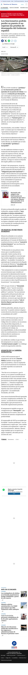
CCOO (17, 439)
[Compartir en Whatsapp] (9, 41)
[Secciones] (1, 4)
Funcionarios (11, 439)
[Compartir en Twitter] (5, 41)
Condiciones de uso (21, 655)
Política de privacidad (11, 655)
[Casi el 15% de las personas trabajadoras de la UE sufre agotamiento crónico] (24, 616)
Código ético (8, 657)
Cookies (2, 657)
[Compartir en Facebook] (2, 41)
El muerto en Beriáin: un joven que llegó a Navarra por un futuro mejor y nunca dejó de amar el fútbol (12, 15)
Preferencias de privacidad (6, 660)
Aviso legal (3, 655)
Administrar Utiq (22, 657)
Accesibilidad (15, 657)
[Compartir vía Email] (15, 41)
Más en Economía (8, 589)
